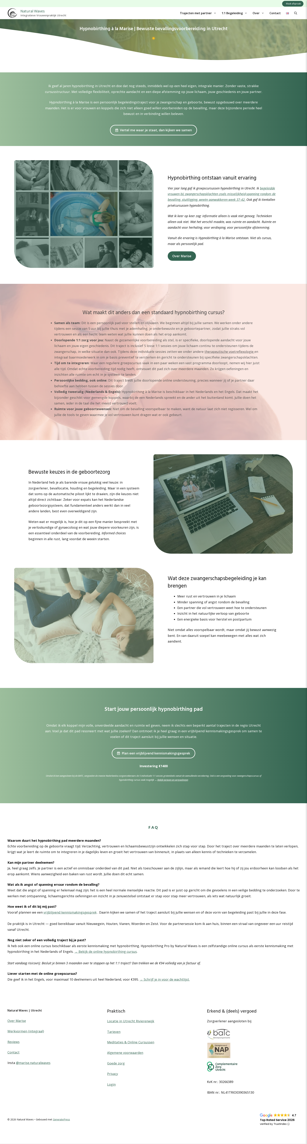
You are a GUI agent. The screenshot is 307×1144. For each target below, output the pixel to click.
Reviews (13, 1042)
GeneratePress (61, 1119)
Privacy (112, 1074)
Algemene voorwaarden (125, 1053)
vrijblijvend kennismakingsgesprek (70, 912)
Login (111, 1084)
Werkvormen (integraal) (25, 1031)
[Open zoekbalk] (296, 13)
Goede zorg (116, 1063)
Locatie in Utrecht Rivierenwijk (130, 1021)
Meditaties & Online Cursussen (130, 1042)
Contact (275, 13)
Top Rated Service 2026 (277, 1120)
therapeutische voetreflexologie (229, 351)
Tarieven (113, 1032)
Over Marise (181, 256)
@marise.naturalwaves (33, 1063)
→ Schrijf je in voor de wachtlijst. (165, 979)
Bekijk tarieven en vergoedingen (172, 779)
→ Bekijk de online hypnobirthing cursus (105, 951)
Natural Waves (32, 11)
